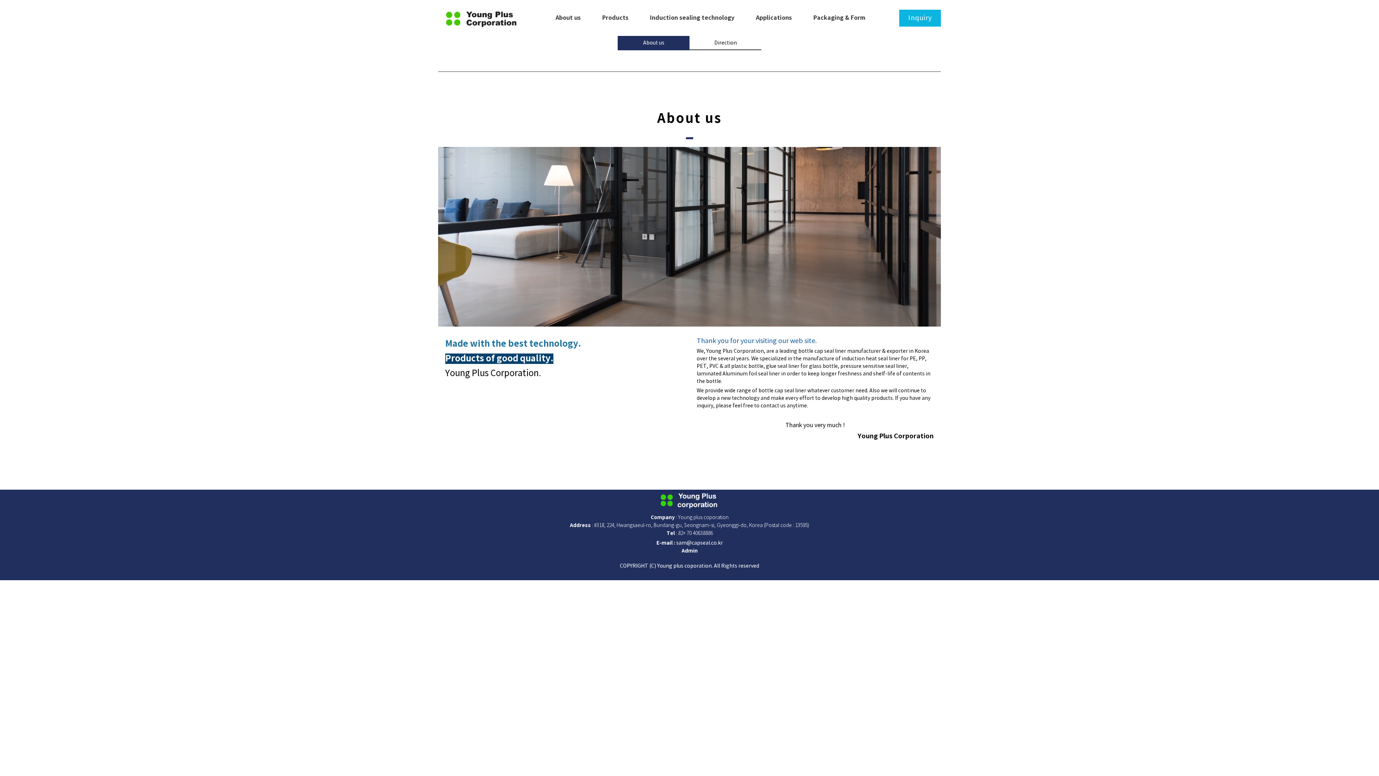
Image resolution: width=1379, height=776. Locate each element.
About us (653, 43)
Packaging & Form (839, 18)
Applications (774, 18)
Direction (725, 43)
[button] (690, 551)
